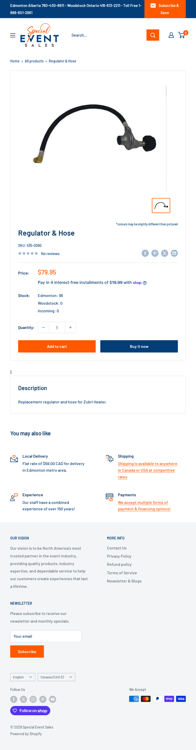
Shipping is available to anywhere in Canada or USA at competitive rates (147, 470)
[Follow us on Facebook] (13, 699)
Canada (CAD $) (52, 677)
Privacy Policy (119, 556)
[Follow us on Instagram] (33, 699)
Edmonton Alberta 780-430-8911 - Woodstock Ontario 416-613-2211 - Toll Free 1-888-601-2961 (75, 9)
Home (15, 61)
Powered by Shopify (26, 734)
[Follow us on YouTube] (52, 699)
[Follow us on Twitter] (23, 699)
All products (34, 61)
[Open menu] (12, 35)
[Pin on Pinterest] (154, 253)
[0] (181, 35)
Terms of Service (122, 572)
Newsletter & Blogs (124, 580)
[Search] (152, 35)
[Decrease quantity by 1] (43, 327)
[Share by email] (174, 253)
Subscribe (27, 651)
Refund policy (119, 564)
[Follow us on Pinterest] (42, 699)
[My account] (171, 35)
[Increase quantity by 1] (70, 327)
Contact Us (117, 547)
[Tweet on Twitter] (164, 253)
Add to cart (57, 346)
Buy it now (139, 346)
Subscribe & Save (169, 9)
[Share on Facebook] (145, 253)
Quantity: (26, 327)
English (18, 677)
